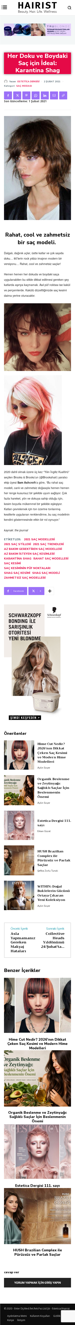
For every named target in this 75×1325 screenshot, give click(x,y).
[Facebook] (8, 95)
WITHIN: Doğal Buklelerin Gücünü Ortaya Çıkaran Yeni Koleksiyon (53, 893)
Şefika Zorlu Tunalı (47, 870)
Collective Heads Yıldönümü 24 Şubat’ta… (52, 940)
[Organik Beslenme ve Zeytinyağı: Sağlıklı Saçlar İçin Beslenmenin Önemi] (19, 790)
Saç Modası (24, 86)
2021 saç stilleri (17, 544)
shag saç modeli (46, 573)
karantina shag (17, 558)
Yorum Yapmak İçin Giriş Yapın (37, 1282)
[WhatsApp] (36, 95)
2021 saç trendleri (48, 544)
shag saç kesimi (17, 573)
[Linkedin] (45, 95)
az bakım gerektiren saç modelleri (33, 549)
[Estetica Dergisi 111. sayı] (19, 825)
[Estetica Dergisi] (6, 81)
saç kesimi (12, 563)
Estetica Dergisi (28, 81)
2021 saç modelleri (39, 539)
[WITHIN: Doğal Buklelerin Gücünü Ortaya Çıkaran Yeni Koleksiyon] (19, 895)
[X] (17, 95)
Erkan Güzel (44, 831)
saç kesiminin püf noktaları (27, 568)
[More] (50, 591)
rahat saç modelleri (50, 558)
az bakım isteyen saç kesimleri (29, 554)
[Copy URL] (63, 95)
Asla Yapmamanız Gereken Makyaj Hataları (23, 942)
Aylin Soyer (43, 767)
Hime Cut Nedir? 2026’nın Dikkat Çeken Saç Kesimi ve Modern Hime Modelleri (52, 753)
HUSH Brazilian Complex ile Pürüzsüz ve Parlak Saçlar (54, 858)
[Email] (54, 95)
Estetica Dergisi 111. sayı (54, 823)
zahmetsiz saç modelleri (25, 578)
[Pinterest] (26, 95)
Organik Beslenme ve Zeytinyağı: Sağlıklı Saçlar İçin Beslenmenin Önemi (53, 788)
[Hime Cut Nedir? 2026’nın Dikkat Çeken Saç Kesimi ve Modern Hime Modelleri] (19, 755)
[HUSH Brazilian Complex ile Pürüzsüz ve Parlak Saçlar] (19, 860)
